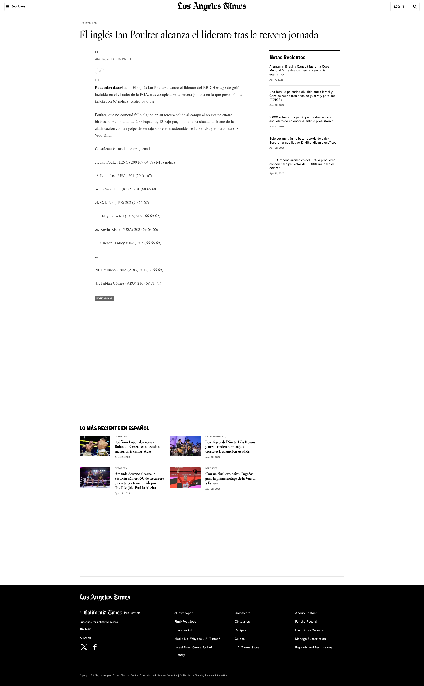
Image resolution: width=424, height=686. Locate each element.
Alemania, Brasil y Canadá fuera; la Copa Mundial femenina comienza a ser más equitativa (299, 70)
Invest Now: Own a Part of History (193, 651)
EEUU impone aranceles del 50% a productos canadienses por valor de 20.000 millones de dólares (302, 164)
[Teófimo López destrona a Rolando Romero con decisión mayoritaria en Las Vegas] (95, 446)
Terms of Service (129, 675)
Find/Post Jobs (185, 621)
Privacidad (145, 675)
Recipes (240, 630)
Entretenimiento (216, 437)
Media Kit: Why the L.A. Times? (197, 639)
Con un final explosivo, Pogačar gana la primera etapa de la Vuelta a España (230, 478)
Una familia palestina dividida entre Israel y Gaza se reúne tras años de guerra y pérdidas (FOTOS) (302, 95)
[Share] (99, 71)
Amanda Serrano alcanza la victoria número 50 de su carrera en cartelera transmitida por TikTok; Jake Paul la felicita (139, 481)
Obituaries (242, 621)
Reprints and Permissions (313, 647)
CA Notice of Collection (165, 675)
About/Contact (306, 613)
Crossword (242, 613)
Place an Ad (183, 630)
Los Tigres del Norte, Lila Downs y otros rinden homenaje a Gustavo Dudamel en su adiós (230, 447)
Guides (240, 639)
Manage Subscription (310, 639)
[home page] (212, 6)
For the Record (306, 621)
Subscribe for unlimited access (99, 622)
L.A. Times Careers (309, 630)
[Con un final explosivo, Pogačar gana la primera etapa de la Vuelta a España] (185, 477)
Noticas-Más (89, 23)
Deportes (121, 437)
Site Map (85, 629)
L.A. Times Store (247, 647)
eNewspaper (183, 613)
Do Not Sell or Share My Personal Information (203, 675)
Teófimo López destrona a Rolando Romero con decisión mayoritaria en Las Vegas (137, 447)
